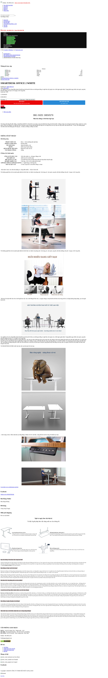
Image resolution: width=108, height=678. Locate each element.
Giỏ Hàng (6, 647)
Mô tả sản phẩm (7, 112)
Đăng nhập (6, 10)
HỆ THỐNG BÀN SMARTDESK (12, 55)
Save (3, 106)
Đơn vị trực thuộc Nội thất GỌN (22, 2)
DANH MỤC (7, 53)
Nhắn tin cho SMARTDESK (7, 494)
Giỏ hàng (6, 6)
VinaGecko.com (19, 50)
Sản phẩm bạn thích (8, 5)
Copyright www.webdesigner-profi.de (9, 487)
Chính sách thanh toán (9, 650)
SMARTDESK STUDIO (9, 56)
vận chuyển (6, 88)
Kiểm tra (6, 8)
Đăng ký (6, 9)
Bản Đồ (5, 651)
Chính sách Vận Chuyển (9, 648)
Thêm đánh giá (10, 86)
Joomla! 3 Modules (8, 50)
